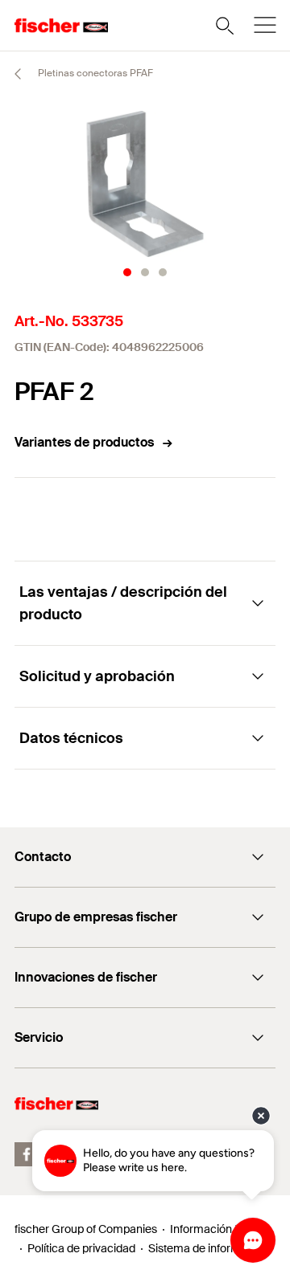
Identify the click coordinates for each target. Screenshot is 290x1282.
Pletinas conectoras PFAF (94, 73)
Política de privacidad (81, 1248)
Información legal (214, 1229)
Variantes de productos (84, 442)
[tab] (127, 272)
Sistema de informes (200, 1248)
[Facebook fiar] (26, 1154)
